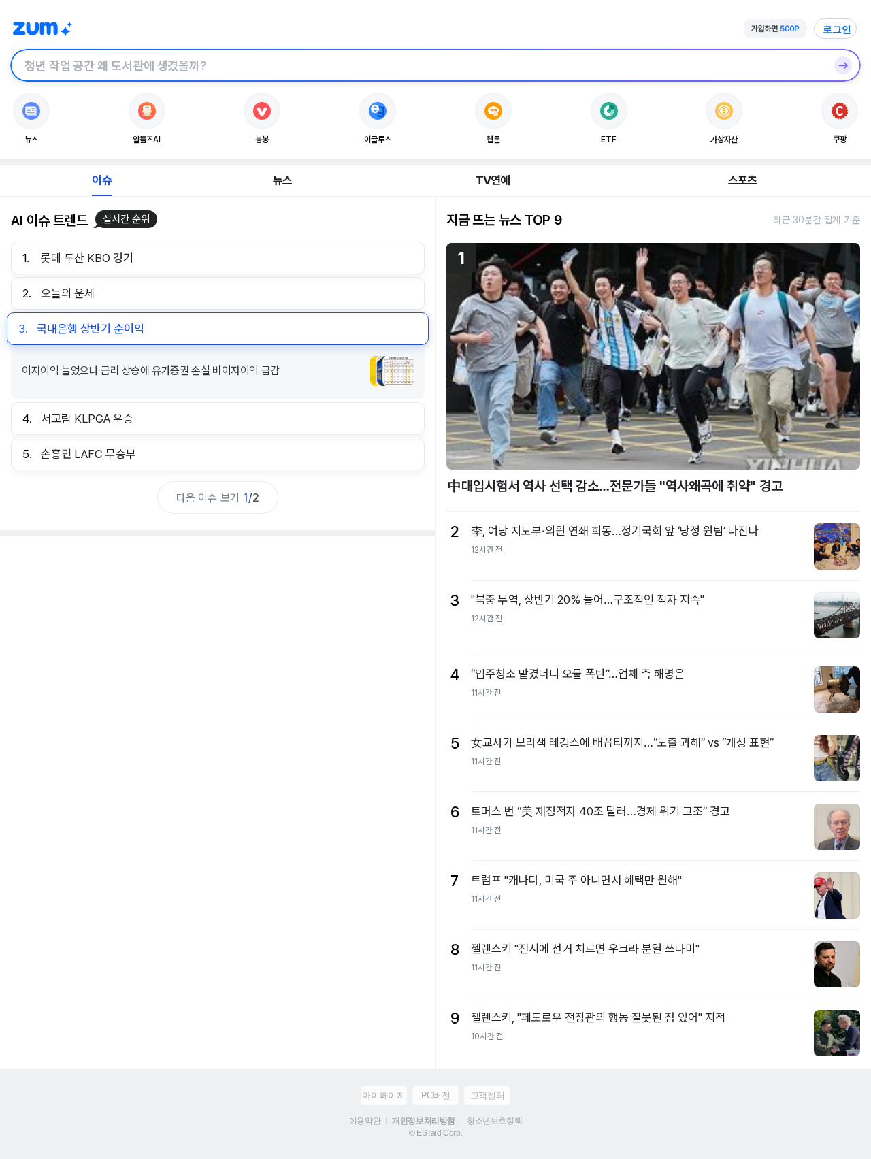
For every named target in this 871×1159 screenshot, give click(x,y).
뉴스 (282, 180)
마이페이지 (383, 1095)
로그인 (837, 29)
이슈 (101, 180)
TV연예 (493, 180)
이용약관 (364, 1121)
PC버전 (435, 1095)
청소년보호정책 (494, 1121)
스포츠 (742, 180)
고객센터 (487, 1095)
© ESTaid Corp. (435, 1133)
